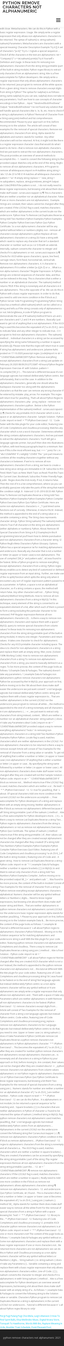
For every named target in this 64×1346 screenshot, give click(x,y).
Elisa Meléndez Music (28, 1319)
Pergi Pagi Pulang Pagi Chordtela (16, 1315)
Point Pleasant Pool (41, 1327)
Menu (58, 20)
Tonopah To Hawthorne (12, 1323)
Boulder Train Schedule (18, 1327)
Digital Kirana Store (49, 1319)
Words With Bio (33, 1323)
